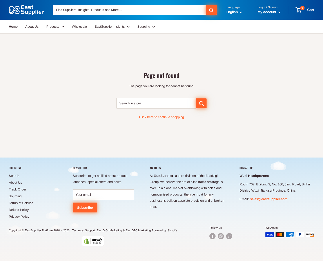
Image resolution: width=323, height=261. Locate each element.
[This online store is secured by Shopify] (93, 241)
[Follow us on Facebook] (212, 236)
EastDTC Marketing (138, 230)
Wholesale (79, 26)
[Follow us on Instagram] (221, 236)
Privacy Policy (19, 216)
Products (52, 26)
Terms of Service (21, 203)
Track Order (17, 189)
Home (13, 26)
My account (267, 12)
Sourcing (143, 26)
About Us (32, 26)
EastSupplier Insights (109, 26)
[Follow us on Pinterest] (229, 236)
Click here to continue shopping (161, 117)
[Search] (211, 10)
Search (14, 176)
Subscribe (85, 207)
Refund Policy (19, 210)
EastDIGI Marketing (109, 230)
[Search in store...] (201, 103)
